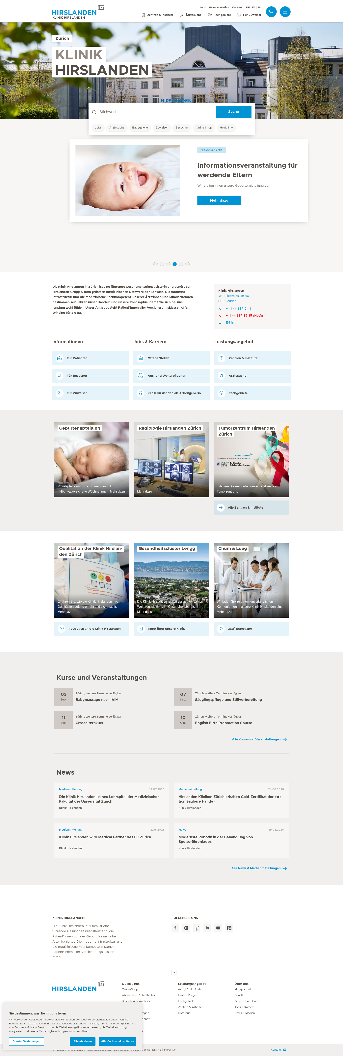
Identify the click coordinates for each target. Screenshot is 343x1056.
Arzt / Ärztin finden (190, 989)
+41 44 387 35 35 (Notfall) (246, 315)
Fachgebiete (186, 1001)
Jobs (203, 7)
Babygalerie (140, 127)
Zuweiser (162, 127)
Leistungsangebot (192, 983)
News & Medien (219, 7)
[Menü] (285, 12)
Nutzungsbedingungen (99, 1050)
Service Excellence (246, 1001)
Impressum (170, 1050)
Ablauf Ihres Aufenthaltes (138, 995)
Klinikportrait (242, 989)
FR (253, 7)
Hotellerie (184, 1013)
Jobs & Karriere (244, 1007)
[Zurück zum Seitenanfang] (174, 972)
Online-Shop (204, 127)
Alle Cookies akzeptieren (117, 1041)
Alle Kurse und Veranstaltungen (256, 739)
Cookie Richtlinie (151, 1050)
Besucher (182, 127)
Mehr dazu (202, 200)
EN (259, 7)
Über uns (241, 983)
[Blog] (229, 928)
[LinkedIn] (207, 928)
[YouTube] (218, 928)
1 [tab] (156, 264)
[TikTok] (196, 928)
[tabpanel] (171, 180)
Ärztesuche (116, 127)
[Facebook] (175, 928)
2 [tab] (162, 264)
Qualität (239, 995)
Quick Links (131, 983)
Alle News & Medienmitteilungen (256, 868)
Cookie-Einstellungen (26, 1041)
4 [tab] (175, 264)
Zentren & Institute (190, 1007)
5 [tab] (181, 264)
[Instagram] (186, 928)
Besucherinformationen (137, 1001)
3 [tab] (168, 264)
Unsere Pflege (187, 995)
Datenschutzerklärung (126, 1050)
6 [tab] (187, 264)
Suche (233, 112)
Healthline (226, 127)
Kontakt (237, 7)
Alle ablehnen (82, 1041)
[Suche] (271, 11)
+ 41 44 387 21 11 (238, 308)
